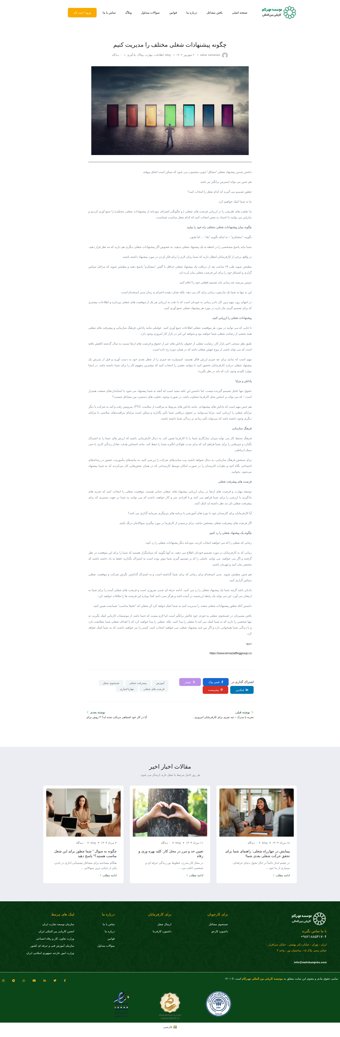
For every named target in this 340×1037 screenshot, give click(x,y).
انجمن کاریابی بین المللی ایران (56, 931)
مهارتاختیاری (127, 688)
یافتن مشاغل (215, 12)
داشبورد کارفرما (162, 931)
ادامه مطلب (283, 875)
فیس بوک (214, 682)
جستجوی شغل (111, 683)
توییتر (188, 682)
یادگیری (131, 54)
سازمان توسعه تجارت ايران (58, 924)
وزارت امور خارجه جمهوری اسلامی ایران (50, 953)
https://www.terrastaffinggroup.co (231, 653)
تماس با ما (109, 12)
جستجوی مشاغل (218, 924)
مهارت (149, 54)
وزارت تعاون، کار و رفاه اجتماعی (55, 938)
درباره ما (191, 12)
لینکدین (240, 689)
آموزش (160, 683)
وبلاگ (128, 12)
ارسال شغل (164, 924)
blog (168, 54)
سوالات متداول (150, 12)
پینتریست (214, 689)
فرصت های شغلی (153, 688)
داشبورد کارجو (220, 931)
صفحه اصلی (239, 12)
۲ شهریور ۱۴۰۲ (185, 54)
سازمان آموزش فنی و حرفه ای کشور (52, 945)
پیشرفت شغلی (138, 683)
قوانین (173, 12)
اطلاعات (159, 54)
